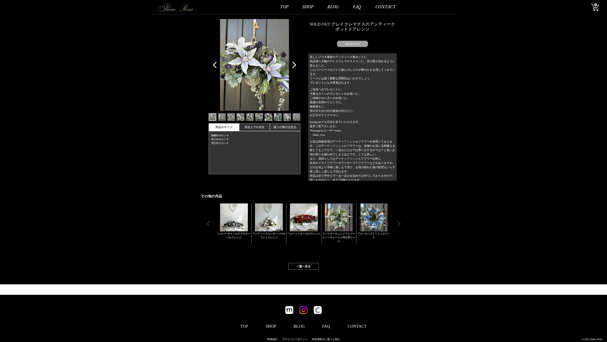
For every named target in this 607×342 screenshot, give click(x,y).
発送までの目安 (254, 127)
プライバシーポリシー (294, 339)
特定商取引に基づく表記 (326, 339)
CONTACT (385, 7)
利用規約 (272, 339)
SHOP (307, 7)
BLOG (333, 7)
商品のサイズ (224, 127)
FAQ (357, 7)
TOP (284, 7)
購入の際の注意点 (285, 127)
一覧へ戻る (303, 266)
